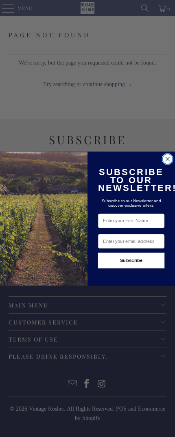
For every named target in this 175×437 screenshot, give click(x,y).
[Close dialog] (167, 159)
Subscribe (131, 259)
